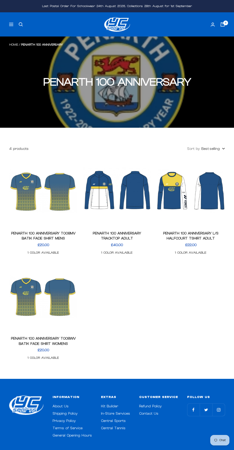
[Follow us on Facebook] (193, 409)
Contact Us (148, 414)
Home (13, 44)
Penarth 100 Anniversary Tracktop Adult (117, 236)
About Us (61, 406)
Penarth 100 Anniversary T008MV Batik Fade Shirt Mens (43, 236)
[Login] (213, 24)
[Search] (21, 24)
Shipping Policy (65, 414)
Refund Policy (150, 406)
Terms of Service (67, 428)
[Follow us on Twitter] (206, 409)
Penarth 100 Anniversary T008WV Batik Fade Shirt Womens (43, 341)
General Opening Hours (72, 435)
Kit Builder (109, 406)
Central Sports (113, 421)
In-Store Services (115, 414)
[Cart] (222, 24)
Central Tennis (113, 428)
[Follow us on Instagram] (218, 409)
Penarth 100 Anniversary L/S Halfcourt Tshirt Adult (190, 236)
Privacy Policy (64, 421)
